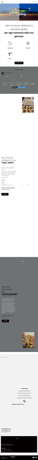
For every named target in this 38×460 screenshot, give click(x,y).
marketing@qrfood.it (5, 431)
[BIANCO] (19, 437)
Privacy (7, 458)
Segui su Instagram (22, 87)
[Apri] (5, 78)
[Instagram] (7, 81)
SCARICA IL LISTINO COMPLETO (7, 444)
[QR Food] (2, 2)
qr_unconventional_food (5, 76)
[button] (19, 63)
